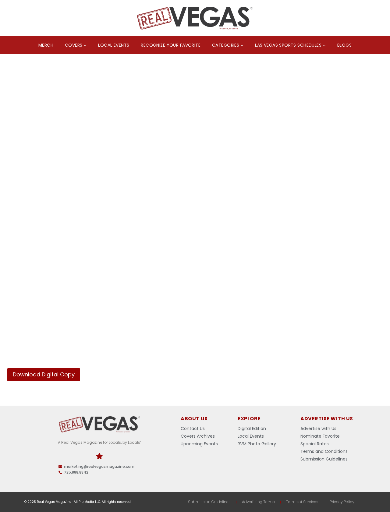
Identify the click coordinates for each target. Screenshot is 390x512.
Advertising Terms (258, 501)
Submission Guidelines (209, 501)
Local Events (113, 45)
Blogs (344, 45)
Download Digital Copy (44, 374)
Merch (45, 45)
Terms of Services (302, 501)
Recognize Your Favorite (170, 45)
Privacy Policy (342, 501)
